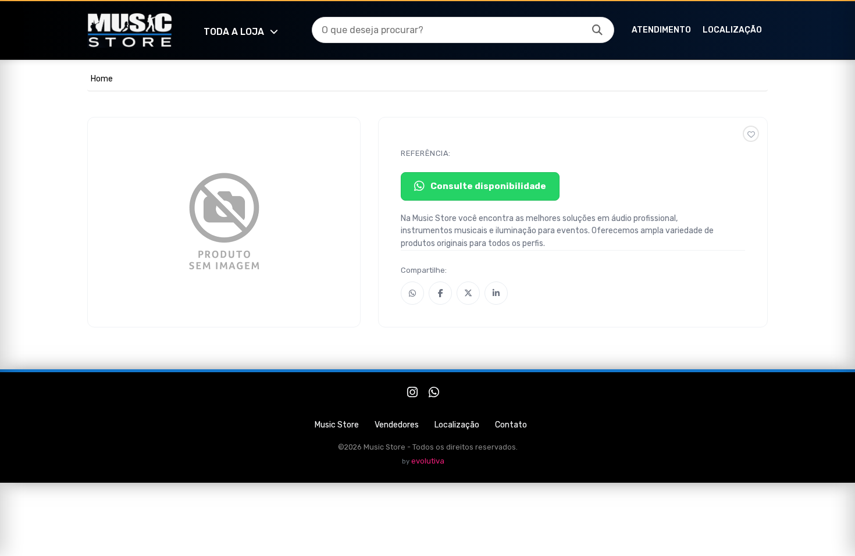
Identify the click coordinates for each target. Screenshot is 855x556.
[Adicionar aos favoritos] (751, 134)
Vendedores (397, 425)
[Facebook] (440, 293)
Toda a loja (234, 31)
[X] (468, 293)
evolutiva (427, 461)
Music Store (337, 425)
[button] (597, 30)
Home (102, 79)
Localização (732, 30)
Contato (511, 425)
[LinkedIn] (496, 293)
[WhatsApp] (412, 293)
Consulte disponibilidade (488, 186)
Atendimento (661, 30)
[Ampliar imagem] (224, 222)
